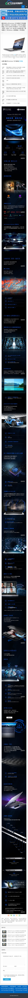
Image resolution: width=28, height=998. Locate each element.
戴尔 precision (7, 919)
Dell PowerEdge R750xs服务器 (7, 990)
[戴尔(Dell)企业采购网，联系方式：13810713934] (14, 19)
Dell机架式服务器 (4, 986)
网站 (4, 970)
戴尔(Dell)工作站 (14, 919)
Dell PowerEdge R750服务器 (21, 988)
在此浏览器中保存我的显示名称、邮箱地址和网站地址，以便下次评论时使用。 (14, 976)
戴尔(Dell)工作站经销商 (9, 921)
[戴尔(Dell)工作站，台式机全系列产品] (14, 15)
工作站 (14, 54)
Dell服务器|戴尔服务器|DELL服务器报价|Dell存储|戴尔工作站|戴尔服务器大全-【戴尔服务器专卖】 (14, 2)
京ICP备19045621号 (14, 995)
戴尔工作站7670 (19, 921)
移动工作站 (10, 922)
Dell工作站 (25, 986)
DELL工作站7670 (13, 918)
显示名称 (5, 966)
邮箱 (15, 966)
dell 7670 (7, 918)
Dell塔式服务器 (13, 986)
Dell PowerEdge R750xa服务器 (7, 988)
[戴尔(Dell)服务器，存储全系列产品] (14, 12)
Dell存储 (19, 986)
